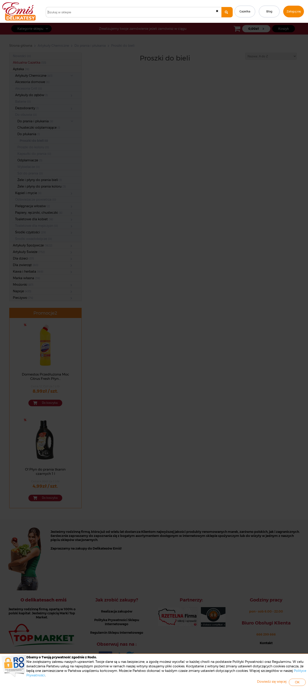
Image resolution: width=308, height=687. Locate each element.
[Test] (227, 12)
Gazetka (244, 11)
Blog (269, 11)
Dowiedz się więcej (272, 682)
